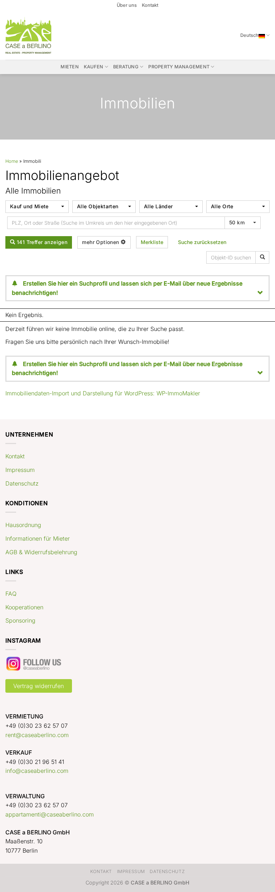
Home (11, 161)
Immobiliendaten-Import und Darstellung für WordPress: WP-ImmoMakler (102, 393)
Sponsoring (20, 620)
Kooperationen (24, 607)
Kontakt (150, 5)
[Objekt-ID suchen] (262, 257)
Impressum (20, 469)
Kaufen (93, 66)
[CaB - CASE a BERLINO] (33, 35)
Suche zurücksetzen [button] (202, 242)
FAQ (10, 593)
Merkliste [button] (152, 242)
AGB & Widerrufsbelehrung (41, 552)
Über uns (127, 5)
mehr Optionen (101, 242)
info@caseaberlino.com (36, 770)
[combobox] (37, 206)
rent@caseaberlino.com (37, 735)
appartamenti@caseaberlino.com (49, 814)
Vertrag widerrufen (38, 685)
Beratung (126, 66)
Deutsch (249, 35)
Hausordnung (23, 524)
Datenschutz (22, 483)
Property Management (178, 66)
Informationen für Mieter (37, 538)
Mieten (70, 66)
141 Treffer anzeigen (41, 242)
